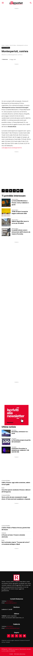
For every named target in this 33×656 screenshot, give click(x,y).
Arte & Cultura (13, 45)
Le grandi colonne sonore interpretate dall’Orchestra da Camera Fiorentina (21, 232)
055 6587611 (10, 601)
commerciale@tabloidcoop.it (12, 628)
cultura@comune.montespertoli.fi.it (12, 148)
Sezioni (7, 45)
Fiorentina (14, 430)
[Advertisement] (16, 26)
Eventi (3, 487)
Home (3, 45)
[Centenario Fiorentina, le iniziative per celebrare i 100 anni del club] (6, 450)
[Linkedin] (10, 190)
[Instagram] (12, 635)
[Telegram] (18, 190)
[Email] (21, 190)
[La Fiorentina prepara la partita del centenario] (6, 441)
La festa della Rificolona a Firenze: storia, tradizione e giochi (20, 202)
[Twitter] (6, 190)
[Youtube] (24, 635)
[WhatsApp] (14, 190)
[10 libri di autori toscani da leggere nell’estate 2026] (6, 212)
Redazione (5, 59)
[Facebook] (3, 190)
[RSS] (16, 635)
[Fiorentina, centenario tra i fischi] (6, 433)
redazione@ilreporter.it (10, 603)
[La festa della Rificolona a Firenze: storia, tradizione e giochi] (6, 203)
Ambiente (4, 533)
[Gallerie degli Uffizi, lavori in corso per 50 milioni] (6, 222)
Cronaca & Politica (6, 480)
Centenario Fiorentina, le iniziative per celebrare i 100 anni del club (20, 450)
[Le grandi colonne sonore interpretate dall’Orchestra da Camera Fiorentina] (6, 232)
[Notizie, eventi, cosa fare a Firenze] (16, 3)
